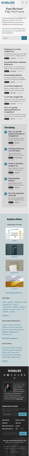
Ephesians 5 (5, 332)
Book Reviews (14, 272)
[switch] (17, 429)
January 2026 (15, 352)
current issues (7, 307)
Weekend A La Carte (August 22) (12, 50)
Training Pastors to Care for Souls (16, 150)
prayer (19, 309)
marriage (22, 307)
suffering (5, 311)
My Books (4, 423)
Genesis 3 (11, 325)
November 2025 (16, 355)
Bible (4, 302)
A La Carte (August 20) (13, 97)
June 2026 (19, 347)
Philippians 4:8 (14, 332)
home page (7, 31)
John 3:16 (12, 327)
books (25, 302)
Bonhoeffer (18, 302)
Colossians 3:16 (6, 334)
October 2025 (6, 357)
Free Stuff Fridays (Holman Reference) (15, 63)
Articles (14, 240)
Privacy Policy (14, 452)
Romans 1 (5, 329)
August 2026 (5, 347)
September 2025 (15, 357)
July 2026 (12, 347)
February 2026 (6, 352)
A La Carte (14, 288)
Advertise (18, 423)
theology (12, 311)
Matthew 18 (5, 327)
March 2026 (18, 350)
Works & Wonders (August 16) (15, 164)
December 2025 (6, 355)
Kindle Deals (5, 420)
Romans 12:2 (20, 329)
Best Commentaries (7, 429)
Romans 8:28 (12, 329)
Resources (14, 256)
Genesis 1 (5, 325)
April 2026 (11, 350)
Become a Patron (20, 420)
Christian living (7, 304)
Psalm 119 (18, 325)
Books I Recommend (7, 426)
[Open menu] (26, 2)
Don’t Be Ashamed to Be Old (15, 194)
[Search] (24, 38)
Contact (18, 426)
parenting (6, 309)
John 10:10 (19, 327)
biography (11, 302)
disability (15, 307)
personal (12, 309)
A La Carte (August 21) (13, 86)
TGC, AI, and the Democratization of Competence (12, 109)
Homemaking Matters (13, 75)
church (15, 304)
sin (23, 309)
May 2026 (5, 350)
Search (23, 433)
